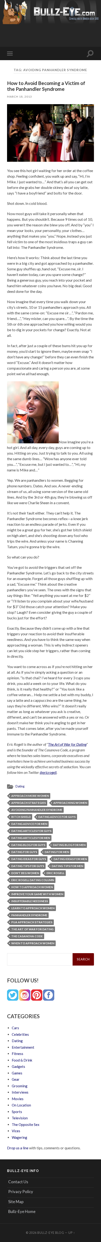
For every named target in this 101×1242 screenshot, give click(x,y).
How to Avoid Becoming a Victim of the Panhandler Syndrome (46, 86)
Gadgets (18, 1066)
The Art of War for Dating (67, 744)
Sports (17, 1112)
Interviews (20, 1092)
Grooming (19, 1086)
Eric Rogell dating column (32, 880)
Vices (16, 1131)
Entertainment (23, 1047)
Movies (17, 1099)
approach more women (30, 795)
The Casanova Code (27, 936)
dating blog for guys (28, 845)
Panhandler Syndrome (29, 915)
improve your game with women (37, 894)
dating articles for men (30, 838)
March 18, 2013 (19, 96)
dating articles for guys (31, 831)
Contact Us (18, 1181)
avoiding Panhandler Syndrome (36, 810)
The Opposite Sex (25, 1124)
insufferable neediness (29, 901)
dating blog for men (69, 845)
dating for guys (24, 852)
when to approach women (32, 943)
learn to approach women (32, 908)
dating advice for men (29, 824)
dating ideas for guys (28, 859)
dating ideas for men (70, 859)
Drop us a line (17, 1148)
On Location (21, 1105)
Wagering (19, 1137)
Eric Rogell (55, 873)
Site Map (15, 1201)
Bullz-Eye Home (21, 1211)
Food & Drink (22, 1060)
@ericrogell (48, 772)
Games (17, 1073)
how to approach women (32, 887)
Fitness (17, 1053)
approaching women (70, 803)
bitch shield (21, 817)
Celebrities (20, 1034)
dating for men (57, 852)
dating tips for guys (27, 866)
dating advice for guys (57, 817)
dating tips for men (67, 866)
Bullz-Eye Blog (50, 1233)
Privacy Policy (20, 1191)
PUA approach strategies (31, 922)
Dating (20, 786)
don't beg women (25, 873)
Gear (15, 1079)
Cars (15, 1028)
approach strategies (28, 803)
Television (20, 1118)
